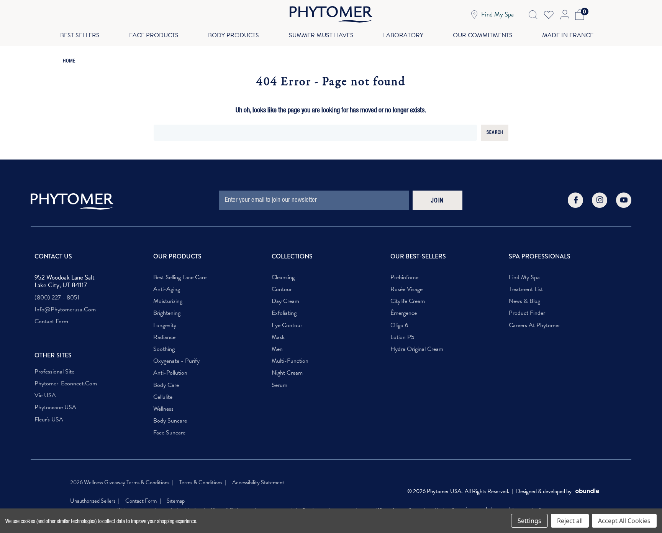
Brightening (166, 313)
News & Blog (524, 301)
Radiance (164, 337)
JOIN (437, 201)
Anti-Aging (166, 289)
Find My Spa (524, 277)
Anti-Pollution (170, 373)
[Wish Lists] (549, 14)
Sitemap (176, 500)
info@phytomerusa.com (65, 309)
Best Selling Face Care (179, 277)
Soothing (164, 349)
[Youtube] (623, 200)
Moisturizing (167, 301)
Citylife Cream (407, 301)
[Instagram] (599, 200)
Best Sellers (80, 35)
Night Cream (287, 373)
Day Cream (285, 301)
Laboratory (403, 35)
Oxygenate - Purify (176, 361)
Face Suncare (169, 432)
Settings (529, 521)
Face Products (154, 35)
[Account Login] (564, 14)
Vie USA (45, 395)
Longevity (164, 325)
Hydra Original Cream (416, 349)
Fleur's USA (48, 419)
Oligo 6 (399, 325)
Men (277, 349)
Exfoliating (284, 313)
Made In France (567, 35)
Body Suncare (170, 420)
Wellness (163, 409)
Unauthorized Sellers (92, 500)
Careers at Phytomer (534, 325)
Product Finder (527, 313)
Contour (282, 289)
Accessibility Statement (258, 482)
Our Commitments (483, 35)
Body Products (233, 35)
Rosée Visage (406, 289)
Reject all (570, 521)
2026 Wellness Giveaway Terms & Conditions (119, 482)
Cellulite (162, 397)
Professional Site (54, 371)
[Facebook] (575, 200)
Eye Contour (287, 325)
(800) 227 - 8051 (56, 297)
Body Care (166, 385)
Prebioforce (404, 277)
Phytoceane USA (55, 407)
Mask (278, 337)
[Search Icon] (532, 14)
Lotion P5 (402, 337)
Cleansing (283, 277)
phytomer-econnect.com (65, 383)
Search (495, 132)
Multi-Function (290, 361)
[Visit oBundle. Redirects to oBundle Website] (587, 491)
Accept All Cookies (624, 521)
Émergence (403, 313)
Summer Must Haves (321, 35)
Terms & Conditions (200, 482)
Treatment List (526, 289)
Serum (279, 385)
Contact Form (51, 321)
